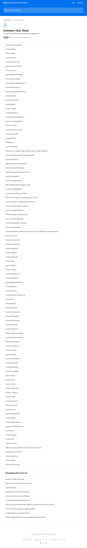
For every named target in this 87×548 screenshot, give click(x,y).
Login (73, 2)
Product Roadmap (27, 539)
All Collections (7, 20)
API (47, 539)
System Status (54, 539)
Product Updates (39, 539)
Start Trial (80, 2)
